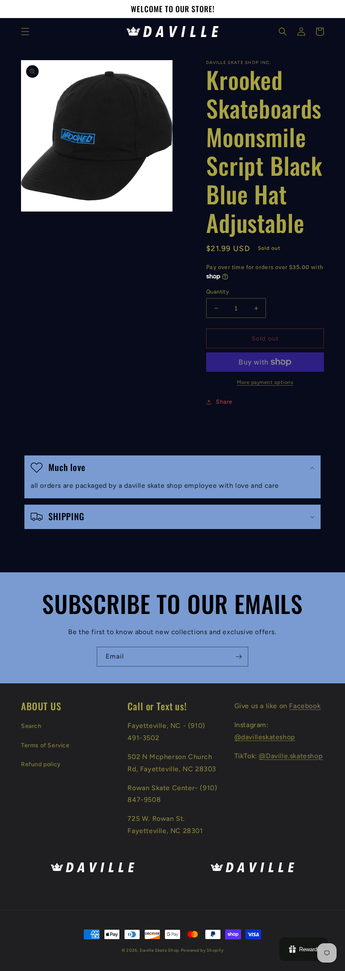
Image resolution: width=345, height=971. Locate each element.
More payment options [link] (265, 382)
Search (31, 726)
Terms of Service (45, 745)
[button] (25, 31)
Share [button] (224, 401)
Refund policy (41, 764)
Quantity (217, 291)
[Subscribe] (238, 657)
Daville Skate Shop (159, 950)
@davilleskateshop (264, 737)
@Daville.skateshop (291, 756)
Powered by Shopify (202, 950)
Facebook (305, 706)
